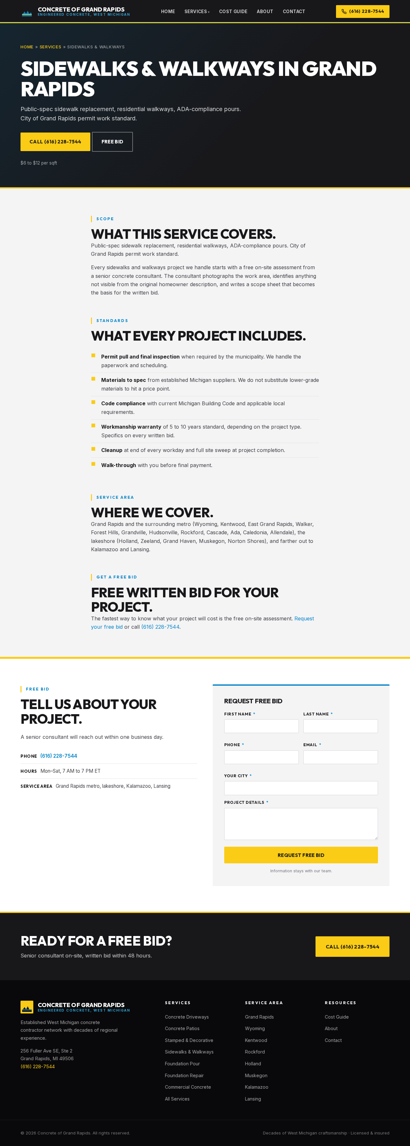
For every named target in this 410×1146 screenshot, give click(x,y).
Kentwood (256, 1040)
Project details (246, 802)
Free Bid (112, 142)
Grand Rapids (259, 1017)
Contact (294, 11)
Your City (238, 775)
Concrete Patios (182, 1028)
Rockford (255, 1051)
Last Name (318, 714)
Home (168, 11)
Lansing (253, 1099)
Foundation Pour (182, 1063)
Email (312, 744)
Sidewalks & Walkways (189, 1051)
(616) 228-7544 (160, 627)
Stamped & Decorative (189, 1040)
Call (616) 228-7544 (55, 142)
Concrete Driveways (187, 1017)
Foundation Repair (184, 1075)
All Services (177, 1099)
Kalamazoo (256, 1087)
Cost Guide (233, 11)
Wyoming (255, 1028)
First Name (239, 714)
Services (195, 11)
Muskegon (256, 1075)
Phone (234, 744)
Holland (253, 1063)
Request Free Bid (301, 855)
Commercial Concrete (188, 1087)
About (265, 11)
